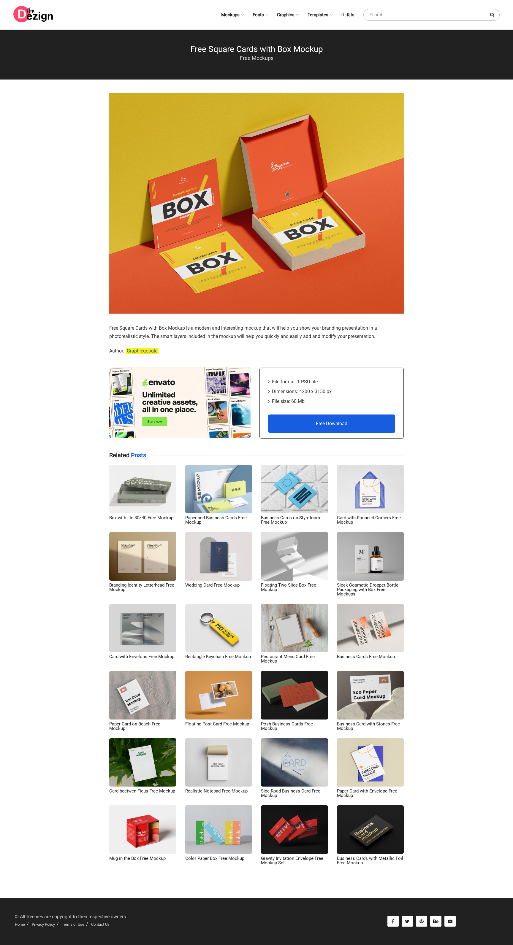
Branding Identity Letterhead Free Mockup (141, 587)
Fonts (258, 15)
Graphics (285, 15)
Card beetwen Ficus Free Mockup (142, 791)
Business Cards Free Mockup (366, 656)
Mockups (230, 15)
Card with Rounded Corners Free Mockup (369, 520)
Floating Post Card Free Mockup (217, 724)
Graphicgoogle (142, 351)
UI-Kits (347, 15)
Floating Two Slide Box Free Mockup (288, 587)
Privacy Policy (43, 924)
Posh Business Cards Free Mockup (287, 726)
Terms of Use (73, 924)
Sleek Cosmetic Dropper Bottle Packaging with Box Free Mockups (367, 589)
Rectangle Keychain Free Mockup (218, 656)
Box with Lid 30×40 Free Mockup (141, 517)
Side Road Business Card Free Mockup (290, 793)
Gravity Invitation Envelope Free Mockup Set (292, 860)
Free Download (331, 423)
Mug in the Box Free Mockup (137, 858)
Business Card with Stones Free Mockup (368, 726)
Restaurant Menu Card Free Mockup (288, 659)
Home (20, 924)
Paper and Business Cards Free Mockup (216, 520)
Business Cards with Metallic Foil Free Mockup (370, 860)
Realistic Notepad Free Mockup (216, 791)
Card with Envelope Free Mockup (141, 656)
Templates (318, 15)
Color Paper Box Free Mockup (214, 858)
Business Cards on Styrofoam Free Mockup (290, 520)
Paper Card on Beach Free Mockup (134, 726)
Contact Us (100, 924)
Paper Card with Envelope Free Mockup (367, 793)
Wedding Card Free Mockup (212, 585)
